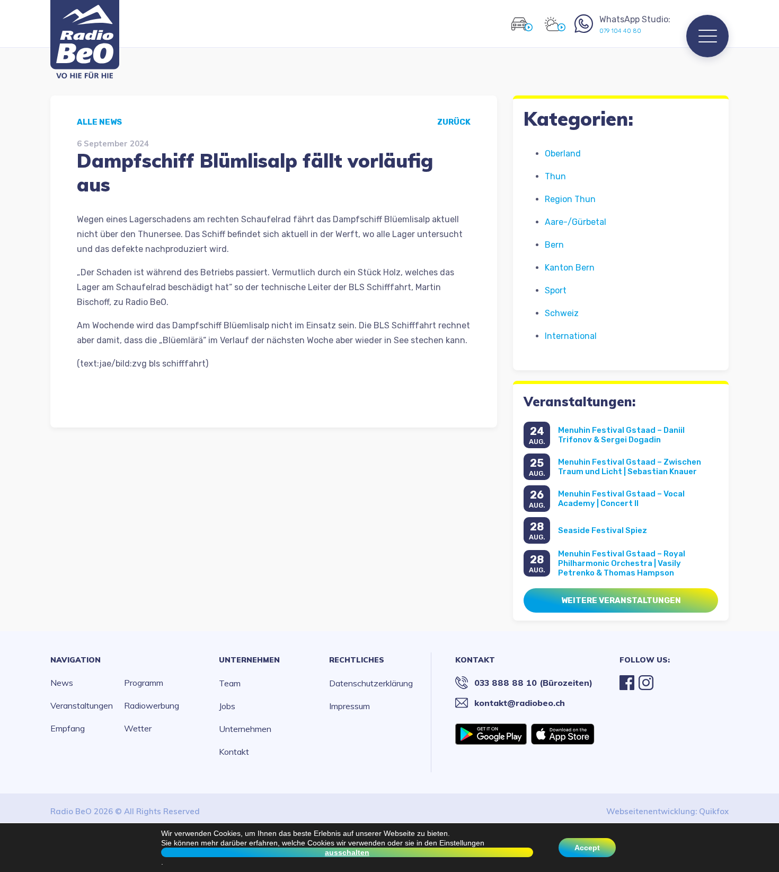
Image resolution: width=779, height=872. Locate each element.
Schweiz (562, 313)
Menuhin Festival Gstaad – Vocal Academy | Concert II (621, 498)
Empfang (67, 728)
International (571, 336)
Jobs (227, 706)
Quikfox (714, 811)
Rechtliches (356, 660)
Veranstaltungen (81, 705)
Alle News (99, 122)
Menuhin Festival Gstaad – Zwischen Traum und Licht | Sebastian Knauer (629, 466)
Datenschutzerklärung (371, 683)
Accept (587, 847)
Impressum (349, 706)
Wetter (138, 728)
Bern (554, 245)
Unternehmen (249, 660)
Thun (555, 176)
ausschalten (347, 852)
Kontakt (234, 751)
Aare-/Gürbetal (575, 222)
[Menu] (707, 36)
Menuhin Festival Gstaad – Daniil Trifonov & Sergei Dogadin (621, 434)
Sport (555, 290)
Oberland (563, 154)
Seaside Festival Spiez (602, 530)
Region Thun (570, 199)
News (61, 682)
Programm (143, 682)
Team (230, 683)
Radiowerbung (151, 705)
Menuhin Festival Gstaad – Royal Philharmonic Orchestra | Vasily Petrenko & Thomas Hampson (621, 563)
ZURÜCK (454, 122)
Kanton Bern (570, 268)
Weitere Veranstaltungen (621, 600)
